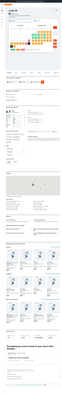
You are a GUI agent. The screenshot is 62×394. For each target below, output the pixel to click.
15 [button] (38, 37)
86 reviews (16, 13)
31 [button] (14, 46)
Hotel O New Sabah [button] (10, 289)
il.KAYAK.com (8, 384)
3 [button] (14, 34)
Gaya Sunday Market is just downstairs (37, 114)
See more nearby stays (55, 247)
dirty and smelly (16, 139)
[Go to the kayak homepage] (8, 4)
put (19, 134)
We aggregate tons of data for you (14, 376)
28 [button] (26, 43)
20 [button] (23, 40)
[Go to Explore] (2, 16)
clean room (8, 134)
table (22, 134)
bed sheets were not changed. (35, 120)
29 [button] (29, 43)
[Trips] (2, 22)
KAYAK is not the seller (12, 374)
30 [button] (11, 46)
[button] (60, 1)
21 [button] (26, 40)
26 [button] (20, 43)
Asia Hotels (17, 384)
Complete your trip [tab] (11, 353)
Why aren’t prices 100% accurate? (14, 378)
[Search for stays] (2, 10)
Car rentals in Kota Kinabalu (14, 360)
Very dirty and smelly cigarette (35, 122)
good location (14, 134)
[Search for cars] (2, 13)
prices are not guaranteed (30, 370)
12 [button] (20, 37)
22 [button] (29, 40)
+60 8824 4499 (12, 17)
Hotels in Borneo (31, 384)
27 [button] (23, 43)
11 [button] (17, 37)
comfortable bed (16, 136)
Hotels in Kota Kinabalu (29, 360)
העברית (41, 1)
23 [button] (11, 43)
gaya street (8, 142)
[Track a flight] (2, 19)
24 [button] (14, 43)
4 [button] (17, 34)
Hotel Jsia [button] (35, 262)
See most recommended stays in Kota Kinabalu (51, 299)
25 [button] (17, 43)
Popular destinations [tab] (21, 353)
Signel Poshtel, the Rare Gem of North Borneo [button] (12, 263)
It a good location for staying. (35, 112)
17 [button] (14, 40)
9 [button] (11, 37)
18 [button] (17, 40)
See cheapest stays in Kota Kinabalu (53, 273)
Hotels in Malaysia (24, 384)
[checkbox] (12, 162)
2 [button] (11, 34)
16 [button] (11, 40)
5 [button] (20, 34)
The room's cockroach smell (35, 119)
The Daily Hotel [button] (37, 289)
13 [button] (23, 37)
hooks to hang (9, 136)
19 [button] (20, 40)
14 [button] (26, 37)
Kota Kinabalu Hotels (38, 384)
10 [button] (14, 37)
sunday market (9, 139)
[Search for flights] (2, 8)
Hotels (13, 384)
